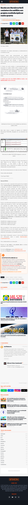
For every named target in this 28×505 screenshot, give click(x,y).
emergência (14, 441)
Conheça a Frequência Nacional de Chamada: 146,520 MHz (14, 302)
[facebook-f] (10, 390)
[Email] (22, 23)
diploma (14, 449)
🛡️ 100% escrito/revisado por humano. (11, 20)
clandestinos (14, 464)
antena (11, 277)
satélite (21, 279)
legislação (14, 433)
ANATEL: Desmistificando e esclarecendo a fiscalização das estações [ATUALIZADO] (17, 405)
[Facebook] (11, 23)
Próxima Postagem (23, 383)
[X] (20, 23)
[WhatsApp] (14, 23)
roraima (17, 279)
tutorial (14, 462)
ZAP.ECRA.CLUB (18, 249)
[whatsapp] (4, 390)
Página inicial (3, 4)
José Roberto (8, 346)
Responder (6, 358)
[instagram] (17, 390)
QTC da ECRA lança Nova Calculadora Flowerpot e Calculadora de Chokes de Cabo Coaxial (16, 399)
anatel (14, 439)
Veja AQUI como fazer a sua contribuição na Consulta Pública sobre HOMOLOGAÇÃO (16, 412)
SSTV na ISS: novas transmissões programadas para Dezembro (13, 336)
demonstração (4, 279)
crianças (20, 277)
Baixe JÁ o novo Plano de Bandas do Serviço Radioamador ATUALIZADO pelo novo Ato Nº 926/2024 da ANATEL (16, 418)
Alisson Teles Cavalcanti (14, 363)
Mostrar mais (24, 287)
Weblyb (24, 502)
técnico (14, 454)
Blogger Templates (11, 502)
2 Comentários (13, 18)
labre (13, 279)
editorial (14, 456)
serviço (14, 453)
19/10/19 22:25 (24, 364)
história (14, 443)
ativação (14, 460)
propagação (14, 451)
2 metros (8, 4)
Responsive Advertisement (14, 470)
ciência (15, 277)
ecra (14, 437)
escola (9, 279)
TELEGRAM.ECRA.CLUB (20, 250)
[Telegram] (17, 23)
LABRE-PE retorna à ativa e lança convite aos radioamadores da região (17, 424)
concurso (14, 445)
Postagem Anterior (5, 383)
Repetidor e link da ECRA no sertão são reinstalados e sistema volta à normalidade (14, 319)
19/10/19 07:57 (24, 346)
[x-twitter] (24, 390)
